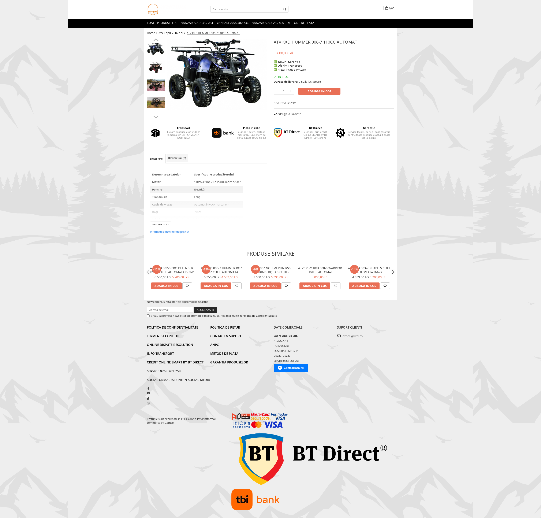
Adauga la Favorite (289, 114)
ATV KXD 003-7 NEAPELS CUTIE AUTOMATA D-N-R (369, 270)
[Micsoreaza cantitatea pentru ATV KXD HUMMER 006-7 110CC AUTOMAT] (277, 91)
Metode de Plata (301, 23)
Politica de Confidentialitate (259, 316)
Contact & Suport (225, 336)
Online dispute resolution (170, 345)
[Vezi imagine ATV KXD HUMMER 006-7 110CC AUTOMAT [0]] (156, 49)
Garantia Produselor (229, 362)
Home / (152, 33)
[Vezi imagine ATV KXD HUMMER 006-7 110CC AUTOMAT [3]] (156, 102)
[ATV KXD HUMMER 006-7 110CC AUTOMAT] (217, 74)
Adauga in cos (319, 91)
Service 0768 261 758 (164, 371)
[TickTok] (148, 398)
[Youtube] (148, 393)
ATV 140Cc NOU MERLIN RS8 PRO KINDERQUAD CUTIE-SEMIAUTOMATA (270, 270)
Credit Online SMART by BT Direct (175, 362)
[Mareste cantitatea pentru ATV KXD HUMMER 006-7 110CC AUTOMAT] (291, 91)
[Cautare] (284, 9)
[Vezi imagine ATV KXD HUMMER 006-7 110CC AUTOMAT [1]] (156, 67)
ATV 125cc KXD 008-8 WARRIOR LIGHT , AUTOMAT (320, 270)
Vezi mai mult (160, 224)
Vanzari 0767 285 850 (268, 23)
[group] (217, 74)
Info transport (160, 353)
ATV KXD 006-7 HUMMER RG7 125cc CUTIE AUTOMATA (221, 270)
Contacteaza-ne (294, 367)
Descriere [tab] (156, 158)
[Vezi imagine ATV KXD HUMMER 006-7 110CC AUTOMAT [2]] (156, 85)
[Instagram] (148, 403)
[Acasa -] (168, 9)
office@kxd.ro (352, 336)
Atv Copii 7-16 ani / (172, 33)
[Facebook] (148, 388)
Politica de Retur (225, 327)
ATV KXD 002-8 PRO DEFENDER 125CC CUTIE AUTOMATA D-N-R (171, 270)
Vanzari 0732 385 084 (197, 23)
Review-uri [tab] (177, 158)
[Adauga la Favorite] (187, 285)
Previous (156, 40)
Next (156, 116)
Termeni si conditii (163, 336)
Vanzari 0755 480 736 (233, 23)
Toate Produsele (161, 23)
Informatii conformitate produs (169, 232)
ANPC (214, 345)
